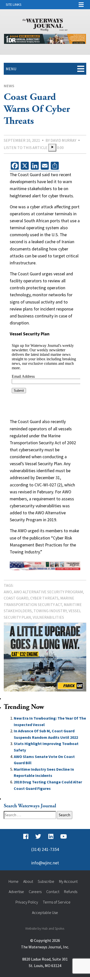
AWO (8, 591)
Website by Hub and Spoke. (45, 928)
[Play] (52, 148)
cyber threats (44, 598)
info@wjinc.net (45, 863)
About (28, 881)
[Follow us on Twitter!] (38, 836)
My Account (68, 881)
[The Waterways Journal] (45, 23)
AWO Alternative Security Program (48, 591)
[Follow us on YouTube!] (63, 836)
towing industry (50, 610)
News (9, 85)
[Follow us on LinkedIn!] (51, 836)
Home (13, 881)
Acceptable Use (45, 912)
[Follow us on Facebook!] (25, 836)
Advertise (16, 891)
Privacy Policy (27, 902)
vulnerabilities (48, 617)
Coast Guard (16, 598)
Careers (35, 891)
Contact (52, 891)
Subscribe (46, 881)
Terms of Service (56, 902)
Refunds (70, 891)
